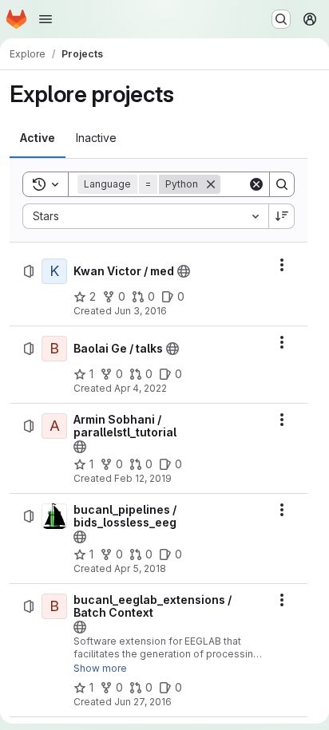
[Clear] (256, 184)
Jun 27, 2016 (143, 702)
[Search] (282, 184)
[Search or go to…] (281, 19)
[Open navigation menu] (45, 19)
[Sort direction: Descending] (282, 216)
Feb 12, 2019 (143, 478)
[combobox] (145, 216)
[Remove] (210, 184)
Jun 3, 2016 (140, 311)
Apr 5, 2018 (140, 568)
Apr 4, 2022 (140, 388)
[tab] (37, 138)
